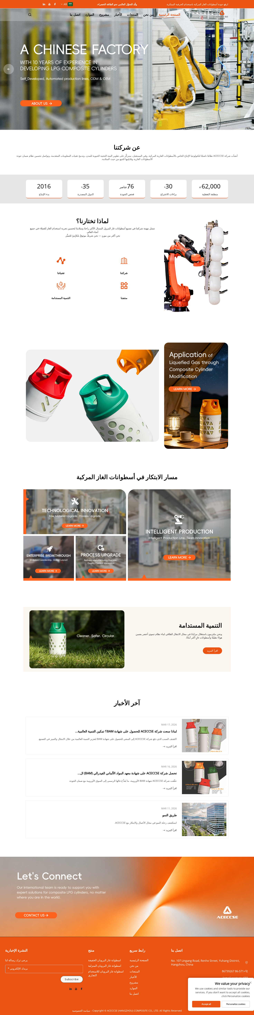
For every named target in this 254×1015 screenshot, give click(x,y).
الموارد (133, 988)
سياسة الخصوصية (81, 1010)
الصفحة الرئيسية (139, 960)
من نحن (134, 966)
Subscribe (72, 979)
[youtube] (49, 4)
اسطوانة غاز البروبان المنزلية (104, 966)
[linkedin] (44, 4)
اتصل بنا (134, 994)
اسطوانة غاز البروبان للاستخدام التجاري (106, 973)
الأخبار (133, 977)
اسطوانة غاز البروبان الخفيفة (104, 960)
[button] (30, 14)
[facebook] (55, 4)
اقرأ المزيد (212, 650)
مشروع (134, 982)
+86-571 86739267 (233, 971)
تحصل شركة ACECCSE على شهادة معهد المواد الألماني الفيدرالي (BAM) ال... (127, 773)
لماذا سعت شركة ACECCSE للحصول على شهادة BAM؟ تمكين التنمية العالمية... (126, 731)
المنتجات (135, 971)
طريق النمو (169, 815)
